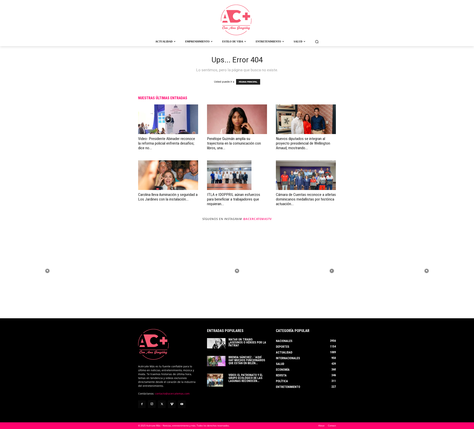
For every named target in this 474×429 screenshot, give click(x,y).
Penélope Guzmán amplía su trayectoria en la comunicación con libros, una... (234, 143)
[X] (162, 404)
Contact (332, 425)
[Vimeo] (172, 404)
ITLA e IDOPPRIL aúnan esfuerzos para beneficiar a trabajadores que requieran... (233, 199)
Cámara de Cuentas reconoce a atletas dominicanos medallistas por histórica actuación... (306, 199)
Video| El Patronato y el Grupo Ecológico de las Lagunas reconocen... (245, 378)
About (321, 425)
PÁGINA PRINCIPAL (248, 82)
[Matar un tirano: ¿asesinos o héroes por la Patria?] (216, 343)
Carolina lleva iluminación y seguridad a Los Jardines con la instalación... (168, 196)
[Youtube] (182, 404)
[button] (316, 41)
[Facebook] (142, 404)
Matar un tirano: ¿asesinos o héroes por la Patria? (247, 342)
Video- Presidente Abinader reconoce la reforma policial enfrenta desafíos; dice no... (166, 143)
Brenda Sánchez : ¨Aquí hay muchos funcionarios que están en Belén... (246, 360)
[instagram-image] (47, 270)
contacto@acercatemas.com (172, 393)
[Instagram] (152, 404)
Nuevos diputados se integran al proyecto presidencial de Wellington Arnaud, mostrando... (303, 143)
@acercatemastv (257, 219)
